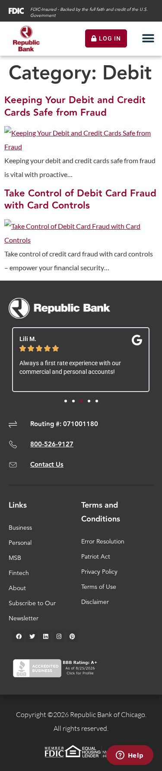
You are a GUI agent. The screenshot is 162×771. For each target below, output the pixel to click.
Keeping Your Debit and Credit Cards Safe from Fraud (75, 106)
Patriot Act (95, 557)
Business (20, 528)
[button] (148, 38)
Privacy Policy (99, 572)
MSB (15, 558)
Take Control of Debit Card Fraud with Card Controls (80, 200)
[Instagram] (58, 636)
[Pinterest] (72, 636)
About (17, 588)
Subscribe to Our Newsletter (32, 611)
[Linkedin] (45, 636)
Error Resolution (102, 542)
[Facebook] (18, 636)
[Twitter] (32, 636)
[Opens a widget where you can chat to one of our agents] (129, 756)
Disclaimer (95, 602)
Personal (20, 543)
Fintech (19, 573)
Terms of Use (98, 587)
